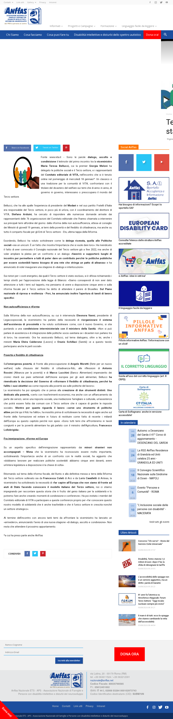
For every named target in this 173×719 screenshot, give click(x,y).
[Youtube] (166, 2)
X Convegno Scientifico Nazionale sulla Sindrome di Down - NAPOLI (152, 474)
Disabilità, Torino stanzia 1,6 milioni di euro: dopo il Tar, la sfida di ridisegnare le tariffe (151, 562)
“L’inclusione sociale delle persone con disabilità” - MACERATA (152, 509)
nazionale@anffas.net (101, 680)
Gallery (30, 2)
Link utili (20, 2)
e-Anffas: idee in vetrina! (132, 276)
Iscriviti (161, 155)
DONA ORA (129, 654)
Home (55, 705)
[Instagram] (155, 2)
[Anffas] (66, 680)
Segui (126, 155)
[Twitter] (161, 2)
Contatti (7, 2)
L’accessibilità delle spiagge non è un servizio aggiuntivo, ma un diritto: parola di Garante (153, 580)
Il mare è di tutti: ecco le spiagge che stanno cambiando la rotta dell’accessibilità (153, 618)
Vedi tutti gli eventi (159, 521)
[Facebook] (150, 2)
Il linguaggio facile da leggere (135, 308)
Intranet (52, 2)
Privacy (42, 2)
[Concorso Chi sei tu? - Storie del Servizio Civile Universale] (127, 545)
